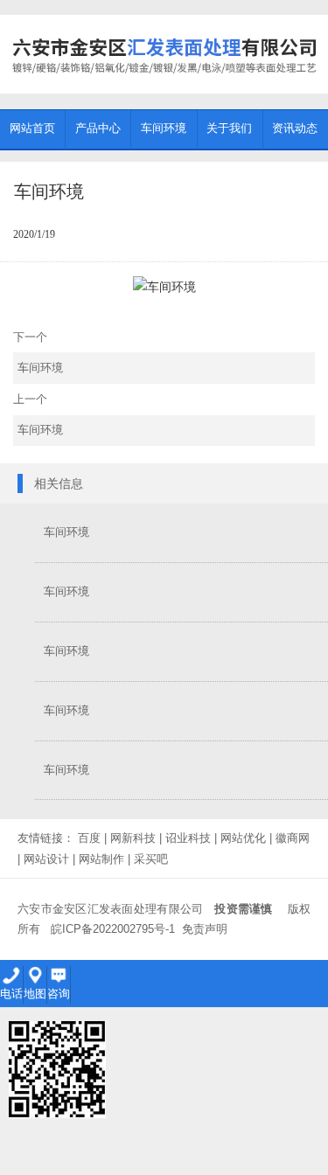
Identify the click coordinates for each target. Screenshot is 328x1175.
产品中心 (98, 128)
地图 (35, 993)
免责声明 (204, 928)
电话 (11, 993)
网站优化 (243, 838)
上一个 (38, 415)
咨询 (58, 993)
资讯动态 (295, 128)
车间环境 (163, 128)
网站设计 (46, 859)
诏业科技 (188, 838)
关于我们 (229, 128)
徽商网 (293, 838)
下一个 (38, 352)
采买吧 (151, 859)
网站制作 (101, 859)
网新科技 (133, 838)
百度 (89, 838)
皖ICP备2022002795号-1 (113, 928)
